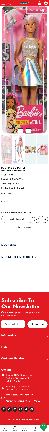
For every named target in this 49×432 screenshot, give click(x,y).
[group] (6, 149)
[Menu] (3, 3)
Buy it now (24, 227)
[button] (46, 3)
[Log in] (39, 3)
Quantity (4, 201)
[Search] (9, 3)
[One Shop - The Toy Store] (24, 3)
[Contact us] (43, 426)
